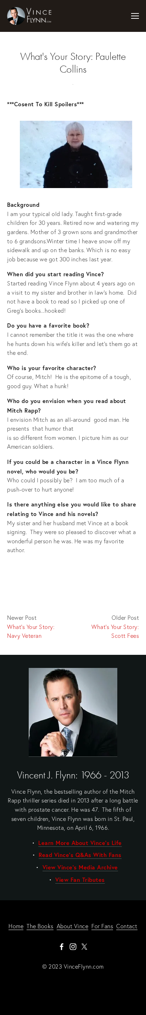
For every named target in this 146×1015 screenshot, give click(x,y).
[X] (84, 946)
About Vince (73, 926)
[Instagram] (73, 946)
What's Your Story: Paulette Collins (73, 62)
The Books (40, 926)
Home (16, 926)
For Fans (102, 926)
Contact (126, 926)
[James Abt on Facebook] (61, 946)
